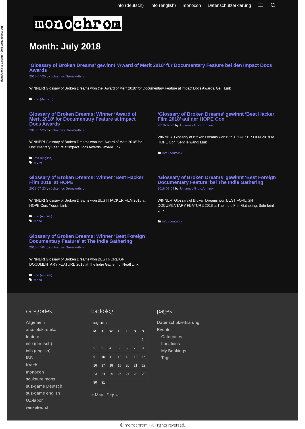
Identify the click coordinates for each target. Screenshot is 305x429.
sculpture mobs (40, 379)
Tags (166, 357)
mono (38, 162)
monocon (192, 5)
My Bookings (173, 350)
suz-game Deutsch (44, 386)
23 (95, 374)
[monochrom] (77, 23)
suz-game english (43, 393)
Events (163, 329)
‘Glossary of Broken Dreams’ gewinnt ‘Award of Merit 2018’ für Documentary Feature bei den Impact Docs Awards (150, 67)
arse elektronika (41, 329)
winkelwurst (37, 407)
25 (111, 374)
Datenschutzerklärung (229, 5)
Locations (170, 343)
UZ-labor (34, 400)
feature (32, 336)
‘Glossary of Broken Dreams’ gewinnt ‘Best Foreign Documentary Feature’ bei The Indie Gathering (217, 180)
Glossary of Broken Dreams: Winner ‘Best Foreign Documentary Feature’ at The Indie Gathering (87, 238)
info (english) (163, 5)
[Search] (273, 5)
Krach (31, 365)
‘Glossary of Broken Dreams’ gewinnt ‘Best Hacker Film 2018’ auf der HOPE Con (216, 116)
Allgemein (35, 322)
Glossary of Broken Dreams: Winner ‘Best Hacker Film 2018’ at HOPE (86, 180)
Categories (171, 336)
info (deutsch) (130, 5)
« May (97, 395)
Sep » (112, 395)
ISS (29, 357)
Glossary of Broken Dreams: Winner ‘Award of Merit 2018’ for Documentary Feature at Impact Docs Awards (82, 119)
